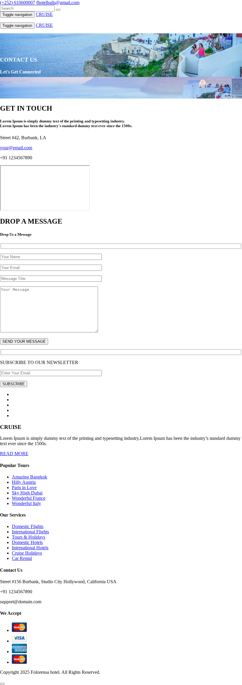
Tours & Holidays (28, 537)
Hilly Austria (24, 482)
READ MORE (14, 453)
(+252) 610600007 (17, 2)
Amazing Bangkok (29, 476)
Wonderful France (28, 498)
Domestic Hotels (27, 542)
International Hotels (30, 547)
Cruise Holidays (27, 552)
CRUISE (44, 14)
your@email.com (16, 147)
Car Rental (22, 558)
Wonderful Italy (26, 503)
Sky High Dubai (27, 492)
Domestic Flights (27, 526)
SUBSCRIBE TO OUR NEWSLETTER (39, 362)
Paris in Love (24, 487)
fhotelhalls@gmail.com (57, 2)
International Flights (30, 531)
